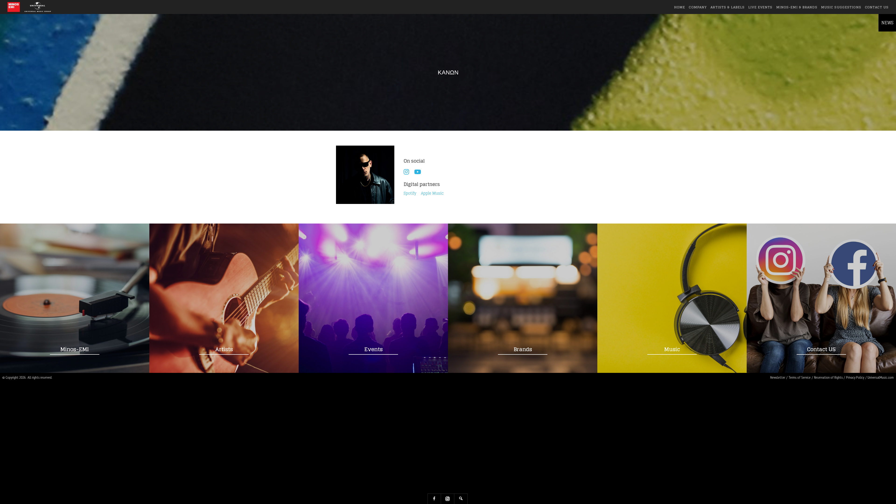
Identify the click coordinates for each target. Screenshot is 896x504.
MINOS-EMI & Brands (796, 7)
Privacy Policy (855, 377)
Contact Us (877, 7)
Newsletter (777, 377)
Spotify (410, 193)
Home (679, 7)
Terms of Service (799, 377)
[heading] (13, 7)
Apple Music (432, 193)
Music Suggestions (841, 7)
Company (698, 7)
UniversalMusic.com (881, 377)
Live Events (760, 7)
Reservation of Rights (828, 377)
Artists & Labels (727, 7)
